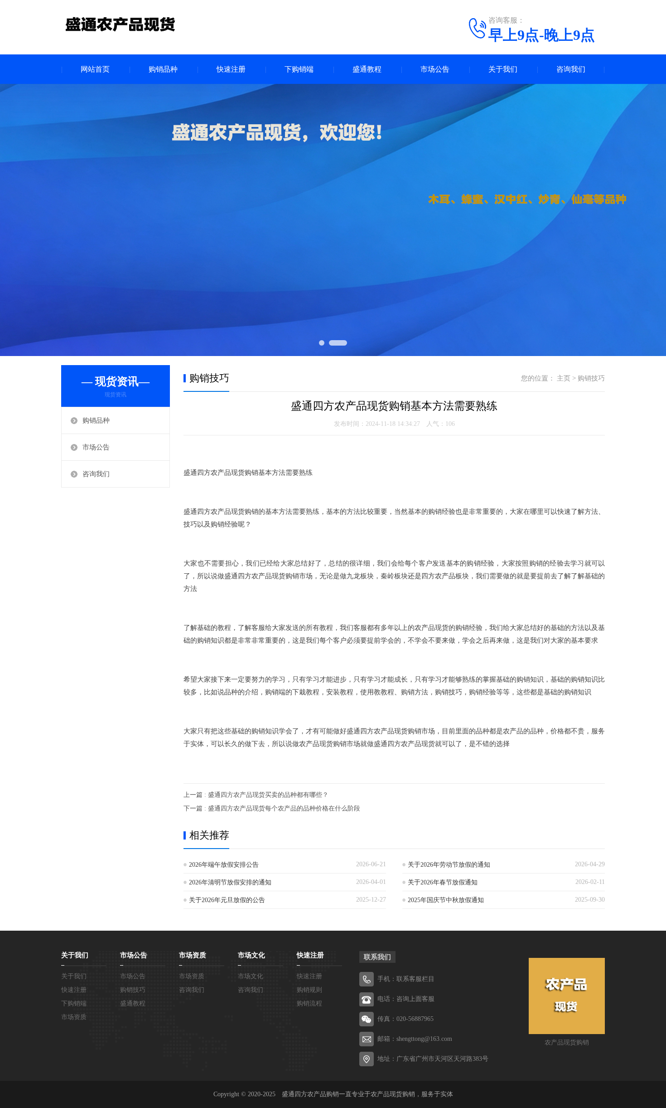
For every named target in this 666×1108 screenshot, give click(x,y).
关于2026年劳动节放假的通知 (449, 864)
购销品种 (163, 69)
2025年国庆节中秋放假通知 (446, 900)
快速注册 (231, 69)
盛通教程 (366, 69)
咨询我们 (570, 69)
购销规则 (309, 989)
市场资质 (74, 1017)
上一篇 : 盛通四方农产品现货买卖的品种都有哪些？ (255, 794)
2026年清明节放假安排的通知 (230, 882)
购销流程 (309, 1003)
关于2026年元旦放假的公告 (227, 900)
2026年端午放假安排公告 (224, 864)
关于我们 (502, 69)
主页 (563, 378)
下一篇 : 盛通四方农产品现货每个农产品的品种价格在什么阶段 (271, 808)
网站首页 (95, 69)
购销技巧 (591, 378)
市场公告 (434, 69)
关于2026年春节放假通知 (443, 882)
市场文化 (251, 955)
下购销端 (299, 69)
